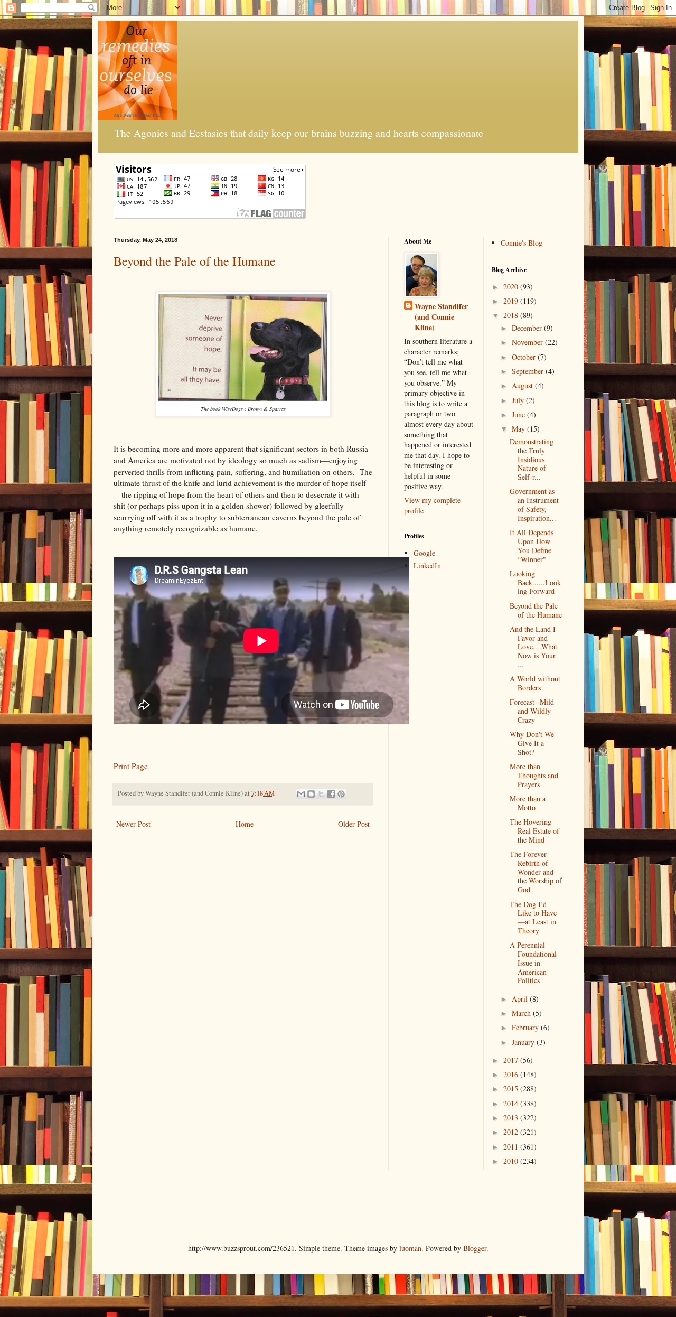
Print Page (131, 766)
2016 (511, 1074)
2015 (511, 1089)
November (528, 342)
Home (244, 824)
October (525, 357)
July (519, 400)
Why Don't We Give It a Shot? (532, 743)
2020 (511, 287)
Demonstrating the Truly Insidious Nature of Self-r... (531, 459)
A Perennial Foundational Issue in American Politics (533, 962)
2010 (511, 1161)
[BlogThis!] (311, 794)
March (522, 1013)
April (521, 999)
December (528, 328)
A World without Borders (535, 683)
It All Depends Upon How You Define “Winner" (531, 545)
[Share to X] (321, 794)
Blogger (474, 1248)
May (519, 429)
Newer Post (133, 824)
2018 (511, 315)
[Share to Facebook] (331, 794)
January (524, 1042)
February (526, 1027)
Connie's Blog (521, 243)
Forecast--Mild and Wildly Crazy (532, 711)
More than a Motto (528, 802)
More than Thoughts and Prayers (534, 775)
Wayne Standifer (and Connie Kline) (441, 316)
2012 (511, 1132)
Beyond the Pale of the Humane (195, 261)
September (529, 371)
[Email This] (301, 794)
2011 (511, 1147)
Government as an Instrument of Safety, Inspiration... (534, 504)
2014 (511, 1103)
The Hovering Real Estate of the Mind (534, 831)
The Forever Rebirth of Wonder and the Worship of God (536, 871)
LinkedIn (427, 566)
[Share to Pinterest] (341, 794)
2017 (511, 1060)
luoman (410, 1248)
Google (424, 553)
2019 (511, 301)
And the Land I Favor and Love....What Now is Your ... (533, 646)
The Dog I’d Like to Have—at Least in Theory (533, 917)
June (519, 414)
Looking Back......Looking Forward (535, 582)
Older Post (354, 824)
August (523, 385)
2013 (511, 1118)
